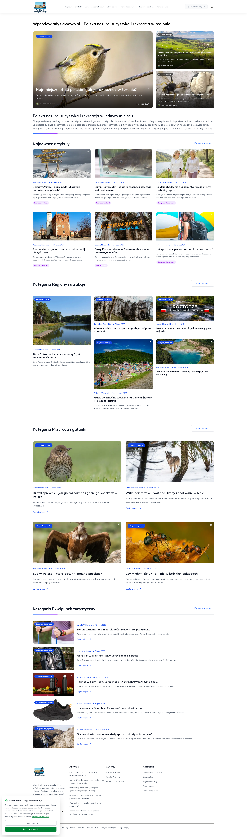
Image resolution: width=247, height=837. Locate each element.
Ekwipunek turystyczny (94, 7)
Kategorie (148, 766)
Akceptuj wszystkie (31, 829)
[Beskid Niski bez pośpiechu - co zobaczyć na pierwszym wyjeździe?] (185, 50)
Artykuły (74, 766)
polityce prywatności (40, 816)
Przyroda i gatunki (127, 7)
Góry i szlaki (112, 7)
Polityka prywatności (67, 828)
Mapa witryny (124, 828)
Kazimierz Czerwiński (41, 245)
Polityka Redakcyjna (108, 828)
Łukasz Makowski (102, 182)
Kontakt (81, 828)
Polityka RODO (92, 828)
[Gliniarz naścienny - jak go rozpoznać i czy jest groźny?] (185, 89)
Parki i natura (162, 7)
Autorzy (110, 766)
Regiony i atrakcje (146, 7)
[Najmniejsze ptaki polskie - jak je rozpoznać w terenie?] (93, 69)
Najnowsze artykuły (73, 7)
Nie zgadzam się (31, 823)
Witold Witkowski (40, 182)
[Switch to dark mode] (212, 6)
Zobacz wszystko (202, 143)
